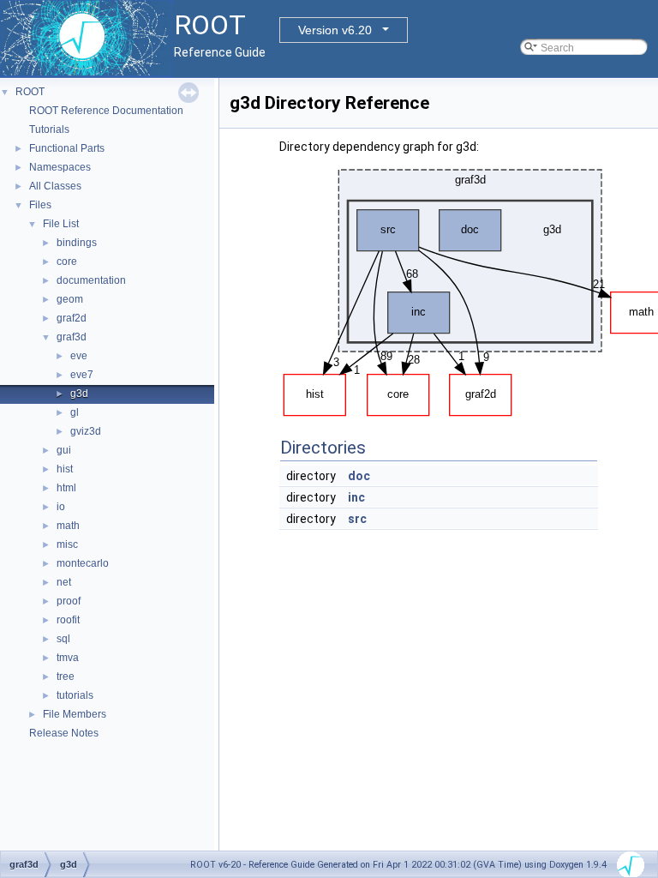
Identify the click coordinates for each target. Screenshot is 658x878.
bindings (77, 243)
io (61, 507)
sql (63, 639)
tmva (68, 658)
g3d (79, 394)
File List (61, 224)
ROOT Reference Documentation (106, 111)
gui (64, 450)
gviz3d (85, 431)
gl (74, 412)
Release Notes (64, 733)
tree (66, 677)
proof (69, 601)
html (66, 488)
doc (359, 476)
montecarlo (83, 563)
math (68, 526)
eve (78, 356)
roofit (68, 620)
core (67, 262)
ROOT (30, 92)
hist (65, 469)
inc (356, 497)
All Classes (55, 186)
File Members (74, 714)
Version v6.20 (335, 30)
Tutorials (49, 129)
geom (70, 299)
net (64, 582)
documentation (91, 280)
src (357, 519)
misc (67, 544)
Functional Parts (67, 148)
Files (40, 205)
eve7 (81, 375)
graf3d (72, 337)
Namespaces (60, 167)
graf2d (72, 318)
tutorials (75, 695)
